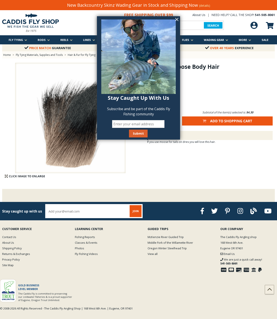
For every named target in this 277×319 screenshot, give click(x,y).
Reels (64, 40)
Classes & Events (86, 243)
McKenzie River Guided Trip (166, 237)
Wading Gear (214, 40)
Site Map (8, 265)
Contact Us (9, 237)
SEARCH (213, 25)
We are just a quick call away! (241, 261)
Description (161, 135)
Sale (265, 40)
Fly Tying (16, 40)
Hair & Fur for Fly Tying (81, 55)
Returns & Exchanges (16, 254)
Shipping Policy (12, 248)
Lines (87, 40)
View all (153, 254)
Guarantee (50, 48)
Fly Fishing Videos (86, 254)
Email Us (229, 254)
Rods (42, 40)
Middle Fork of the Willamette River (170, 243)
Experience (232, 48)
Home (7, 55)
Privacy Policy (11, 259)
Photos (79, 248)
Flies (185, 40)
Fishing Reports (85, 237)
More (243, 40)
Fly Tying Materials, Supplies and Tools (39, 55)
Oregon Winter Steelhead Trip (167, 248)
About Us (198, 15)
